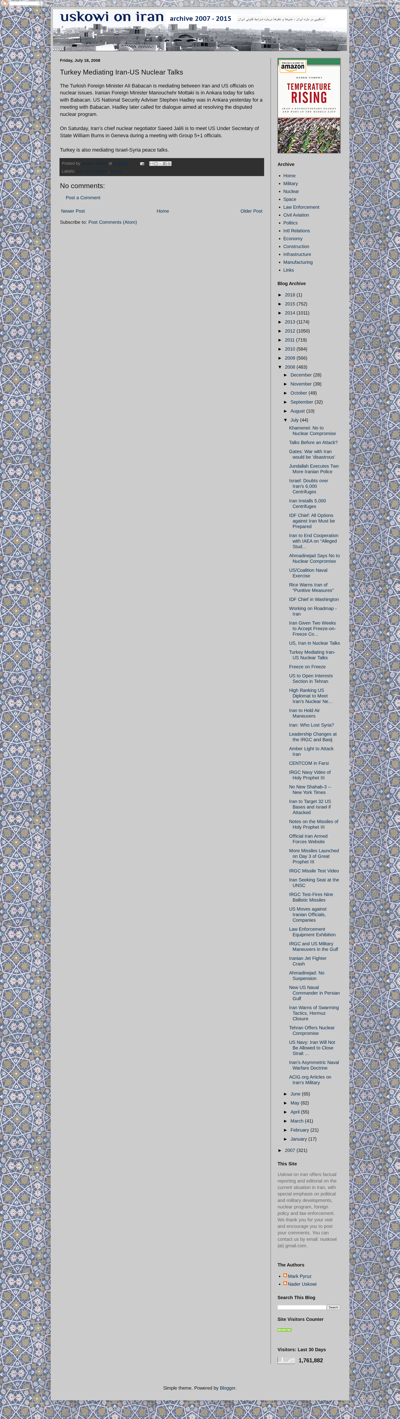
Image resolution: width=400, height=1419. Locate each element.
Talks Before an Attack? (313, 442)
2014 (291, 312)
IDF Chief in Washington (314, 599)
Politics (290, 222)
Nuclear (291, 191)
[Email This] (151, 163)
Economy (293, 238)
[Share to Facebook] (164, 163)
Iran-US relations (92, 171)
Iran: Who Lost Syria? (311, 725)
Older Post (251, 211)
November (302, 383)
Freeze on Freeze (307, 666)
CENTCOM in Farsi (309, 763)
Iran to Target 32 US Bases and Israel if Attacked (310, 807)
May (296, 1102)
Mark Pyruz (300, 1276)
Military (290, 183)
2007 (291, 1150)
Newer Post (73, 211)
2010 (291, 349)
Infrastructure (297, 254)
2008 (291, 367)
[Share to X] (160, 163)
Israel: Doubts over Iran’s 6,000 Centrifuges (308, 486)
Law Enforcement (301, 207)
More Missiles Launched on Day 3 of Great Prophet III (314, 856)
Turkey (116, 171)
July (295, 420)
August (298, 411)
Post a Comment (83, 197)
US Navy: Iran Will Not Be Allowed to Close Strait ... (312, 1048)
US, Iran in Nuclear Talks (314, 643)
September (303, 402)
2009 (291, 358)
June (296, 1093)
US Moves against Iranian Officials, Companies (308, 914)
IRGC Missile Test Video (314, 870)
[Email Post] (141, 163)
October (300, 392)
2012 (291, 330)
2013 (291, 321)
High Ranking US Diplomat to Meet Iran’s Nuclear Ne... (310, 696)
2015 (291, 303)
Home (163, 211)
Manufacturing (298, 262)
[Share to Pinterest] (169, 163)
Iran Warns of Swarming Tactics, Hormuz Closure (314, 1013)
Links (288, 270)
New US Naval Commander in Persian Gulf (314, 993)
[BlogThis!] (156, 163)
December (302, 374)
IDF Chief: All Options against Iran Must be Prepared (312, 521)
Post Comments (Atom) (112, 222)
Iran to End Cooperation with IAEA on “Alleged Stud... (313, 541)
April (296, 1111)
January (299, 1139)
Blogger (227, 1388)
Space (289, 199)
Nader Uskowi (302, 1284)
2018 (291, 294)
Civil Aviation (296, 215)
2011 (290, 339)
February (300, 1130)
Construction (296, 246)
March (298, 1120)
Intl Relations (296, 230)
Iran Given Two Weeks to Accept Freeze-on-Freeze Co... (312, 628)
